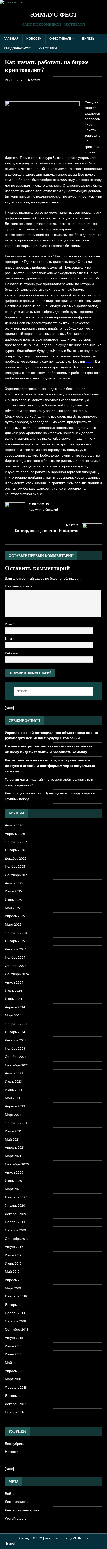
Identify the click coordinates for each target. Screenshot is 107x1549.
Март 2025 (13, 925)
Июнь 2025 (13, 900)
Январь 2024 (15, 1032)
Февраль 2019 (16, 1296)
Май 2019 (12, 1272)
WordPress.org (16, 1519)
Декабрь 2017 (15, 1404)
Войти (10, 1494)
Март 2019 (13, 1288)
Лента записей (17, 1502)
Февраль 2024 (16, 1024)
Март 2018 (13, 1379)
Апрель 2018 (15, 1371)
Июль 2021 (13, 1131)
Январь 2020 (15, 1206)
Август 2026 (14, 825)
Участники (48, 48)
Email (9, 639)
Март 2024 (13, 1015)
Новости (34, 38)
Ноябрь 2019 (15, 1222)
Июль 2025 (13, 891)
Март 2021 (13, 1156)
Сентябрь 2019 (16, 1239)
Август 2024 (14, 983)
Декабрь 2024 (16, 949)
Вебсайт (11, 653)
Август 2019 (14, 1247)
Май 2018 (12, 1363)
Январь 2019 (15, 1305)
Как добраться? (17, 48)
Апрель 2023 (15, 1106)
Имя (9, 624)
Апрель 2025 (15, 916)
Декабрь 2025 (15, 859)
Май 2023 (12, 1098)
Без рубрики (15, 1444)
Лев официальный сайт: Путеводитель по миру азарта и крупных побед (50, 796)
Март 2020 (13, 1189)
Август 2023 (14, 1073)
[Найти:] (53, 691)
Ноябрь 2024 (15, 958)
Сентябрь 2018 (16, 1330)
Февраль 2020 (16, 1197)
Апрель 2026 (15, 834)
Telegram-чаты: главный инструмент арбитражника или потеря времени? (49, 782)
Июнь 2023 (13, 1090)
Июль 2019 (13, 1255)
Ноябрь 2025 (15, 867)
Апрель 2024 (15, 1007)
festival (36, 80)
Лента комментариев (22, 1510)
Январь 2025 (15, 941)
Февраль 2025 (16, 933)
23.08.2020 (16, 80)
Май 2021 (12, 1140)
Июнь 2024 (13, 999)
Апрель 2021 (14, 1148)
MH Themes (80, 1538)
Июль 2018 (13, 1346)
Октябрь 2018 (15, 1321)
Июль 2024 (13, 991)
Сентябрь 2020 (17, 1164)
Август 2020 (14, 1173)
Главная (11, 38)
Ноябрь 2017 (14, 1412)
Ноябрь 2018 (15, 1313)
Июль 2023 (13, 1082)
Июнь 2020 (13, 1181)
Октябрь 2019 (15, 1230)
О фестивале (60, 38)
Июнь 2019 (13, 1264)
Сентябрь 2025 (17, 875)
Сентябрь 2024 (17, 974)
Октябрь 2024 (16, 966)
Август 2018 (14, 1338)
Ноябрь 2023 (15, 1049)
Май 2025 (12, 908)
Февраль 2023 (16, 1123)
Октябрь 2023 (15, 1057)
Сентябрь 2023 (17, 1065)
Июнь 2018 (13, 1354)
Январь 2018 (15, 1396)
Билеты (88, 38)
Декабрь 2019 (15, 1214)
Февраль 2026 (16, 842)
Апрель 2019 (15, 1280)
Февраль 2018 (16, 1388)
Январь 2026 (15, 850)
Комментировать (18, 586)
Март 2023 (13, 1115)
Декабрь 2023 (15, 1040)
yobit (90, 362)
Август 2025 (14, 883)
